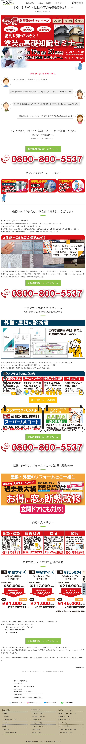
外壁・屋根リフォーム (64, 719)
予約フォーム (17, 621)
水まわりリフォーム (64, 723)
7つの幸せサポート (37, 726)
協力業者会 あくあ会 (10, 719)
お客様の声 (5, 729)
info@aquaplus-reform (17, 630)
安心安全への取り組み (38, 716)
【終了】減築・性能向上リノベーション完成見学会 (27, 697)
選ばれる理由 (6, 710)
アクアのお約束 (36, 719)
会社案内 (4, 713)
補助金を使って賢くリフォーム (67, 713)
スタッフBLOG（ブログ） (65, 732)
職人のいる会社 (36, 732)
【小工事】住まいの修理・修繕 (67, 729)
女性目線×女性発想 (37, 713)
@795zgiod (13, 632)
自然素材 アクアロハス (64, 716)
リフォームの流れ (37, 723)
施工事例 (4, 726)
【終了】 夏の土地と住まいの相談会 (23, 692)
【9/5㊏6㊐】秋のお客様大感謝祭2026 (24, 686)
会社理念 (6, 716)
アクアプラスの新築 (64, 726)
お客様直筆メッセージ (10, 732)
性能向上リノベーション (65, 710)
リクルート (7, 723)
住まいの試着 (36, 729)
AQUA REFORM (35, 710)
